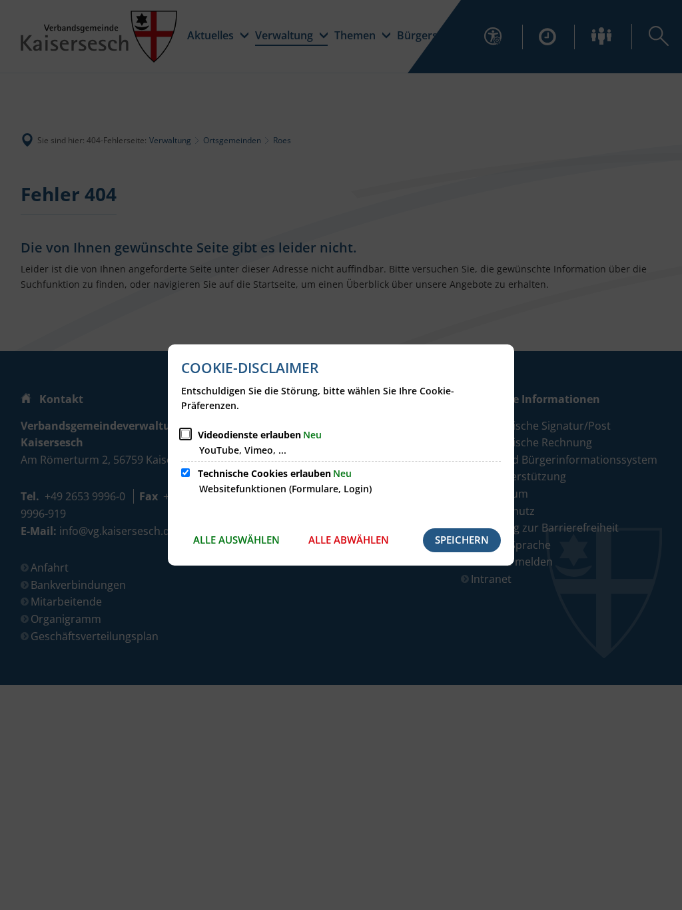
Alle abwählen (348, 539)
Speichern (462, 539)
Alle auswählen (236, 539)
